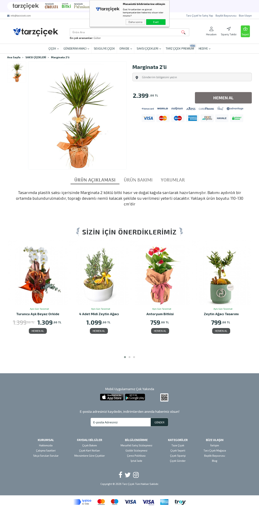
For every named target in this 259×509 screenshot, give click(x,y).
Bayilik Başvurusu (226, 15)
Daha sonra (135, 22)
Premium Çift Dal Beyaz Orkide (221, 314)
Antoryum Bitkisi (99, 314)
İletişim (214, 445)
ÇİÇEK (52, 48)
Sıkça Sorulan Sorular (46, 455)
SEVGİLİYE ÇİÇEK (104, 48)
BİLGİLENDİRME (136, 440)
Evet (156, 22)
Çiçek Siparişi (178, 455)
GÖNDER (159, 422)
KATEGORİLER (178, 440)
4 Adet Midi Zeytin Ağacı (38, 314)
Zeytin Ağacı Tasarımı (160, 314)
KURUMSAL (46, 440)
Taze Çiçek (177, 445)
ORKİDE (124, 48)
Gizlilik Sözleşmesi (136, 450)
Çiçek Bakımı (89, 445)
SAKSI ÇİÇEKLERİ (147, 48)
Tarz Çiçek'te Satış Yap (199, 15)
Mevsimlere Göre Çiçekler (89, 455)
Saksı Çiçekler (102, 37)
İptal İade (136, 460)
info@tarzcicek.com (21, 15)
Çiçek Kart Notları (89, 450)
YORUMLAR (173, 180)
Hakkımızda (46, 445)
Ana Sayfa (13, 57)
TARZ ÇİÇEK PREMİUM (180, 47)
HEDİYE (203, 48)
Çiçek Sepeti (177, 450)
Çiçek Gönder (178, 460)
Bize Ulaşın (245, 15)
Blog (214, 460)
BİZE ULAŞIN (215, 440)
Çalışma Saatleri (46, 450)
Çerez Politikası (136, 455)
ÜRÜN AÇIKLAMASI (95, 180)
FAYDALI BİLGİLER (89, 440)
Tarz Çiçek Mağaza (214, 450)
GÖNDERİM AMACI (75, 48)
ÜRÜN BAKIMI (138, 180)
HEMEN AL (38, 330)
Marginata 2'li (60, 57)
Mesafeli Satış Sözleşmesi (136, 445)
